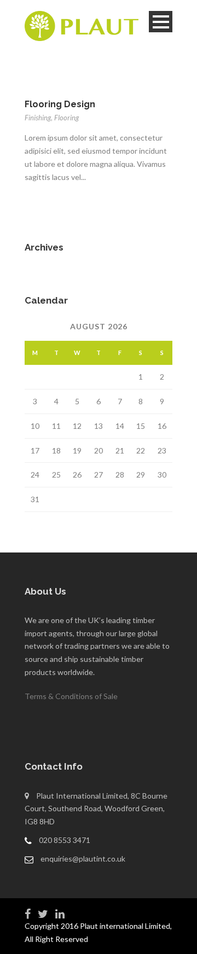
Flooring (66, 117)
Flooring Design (60, 104)
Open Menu (160, 21)
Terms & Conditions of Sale (71, 696)
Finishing (38, 117)
